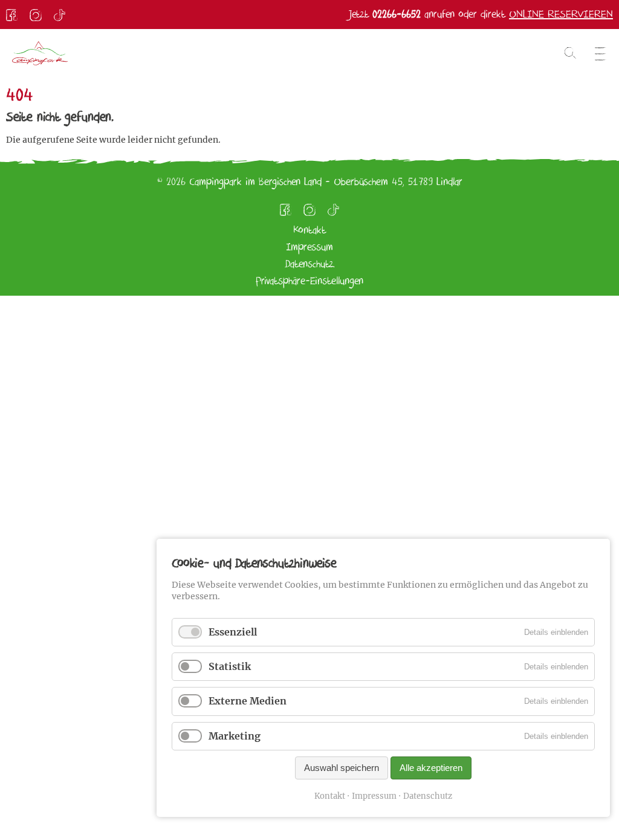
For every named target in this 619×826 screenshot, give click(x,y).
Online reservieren (561, 14)
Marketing (235, 736)
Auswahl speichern (341, 768)
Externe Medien (248, 701)
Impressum (374, 796)
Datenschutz (427, 796)
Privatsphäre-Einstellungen (309, 280)
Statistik (230, 666)
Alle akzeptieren (431, 768)
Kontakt (329, 796)
